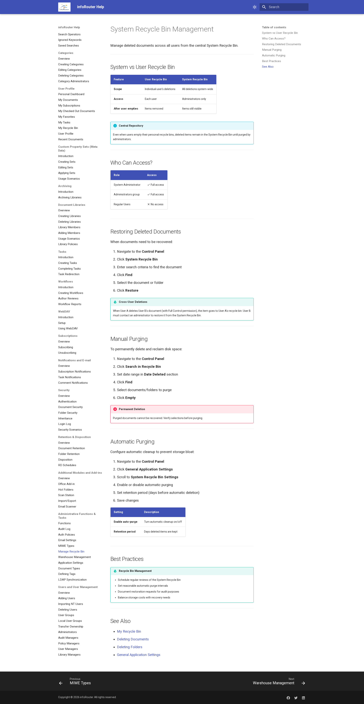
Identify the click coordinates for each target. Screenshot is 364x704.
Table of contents (274, 27)
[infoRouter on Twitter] (296, 697)
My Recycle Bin (129, 631)
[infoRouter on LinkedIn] (303, 697)
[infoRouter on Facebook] (288, 697)
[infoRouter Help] (64, 7)
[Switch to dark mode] (254, 7)
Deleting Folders (129, 647)
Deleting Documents (133, 639)
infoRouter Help (69, 27)
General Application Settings (138, 655)
